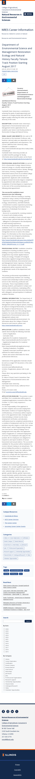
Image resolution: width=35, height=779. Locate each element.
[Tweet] (9, 80)
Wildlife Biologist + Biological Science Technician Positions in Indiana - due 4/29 (16, 608)
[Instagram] (8, 711)
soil (21, 574)
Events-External (19, 541)
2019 (7, 643)
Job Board (24, 545)
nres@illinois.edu (8, 739)
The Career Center (11, 523)
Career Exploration (15, 538)
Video (28, 555)
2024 (7, 633)
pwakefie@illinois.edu (10, 71)
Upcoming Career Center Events (15, 526)
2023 (7, 635)
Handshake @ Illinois (11, 516)
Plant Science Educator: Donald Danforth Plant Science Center (16, 586)
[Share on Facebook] (4, 80)
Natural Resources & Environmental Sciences (12, 17)
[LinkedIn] (12, 711)
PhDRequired (14, 574)
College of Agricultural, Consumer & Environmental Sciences (11, 10)
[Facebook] (3, 711)
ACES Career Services (11, 519)
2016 (7, 649)
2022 (7, 637)
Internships (16, 545)
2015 (7, 652)
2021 (7, 639)
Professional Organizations (16, 548)
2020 (7, 641)
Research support (9, 551)
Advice (6, 538)
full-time (6, 574)
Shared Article (8, 555)
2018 (7, 645)
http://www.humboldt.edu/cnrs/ (12, 325)
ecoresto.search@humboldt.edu (16, 392)
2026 (7, 629)
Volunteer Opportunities (10, 558)
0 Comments (5, 495)
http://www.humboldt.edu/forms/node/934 (18, 159)
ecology (6, 570)
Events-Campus (8, 541)
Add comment (8, 498)
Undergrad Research (19, 555)
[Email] (13, 80)
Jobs (4, 74)
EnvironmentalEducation (16, 570)
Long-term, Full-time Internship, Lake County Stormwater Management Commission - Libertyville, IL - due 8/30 (15, 592)
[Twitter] (17, 711)
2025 (7, 631)
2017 (7, 647)
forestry (27, 570)
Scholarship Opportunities (23, 551)
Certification (25, 538)
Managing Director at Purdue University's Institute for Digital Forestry (16, 603)
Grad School (7, 545)
